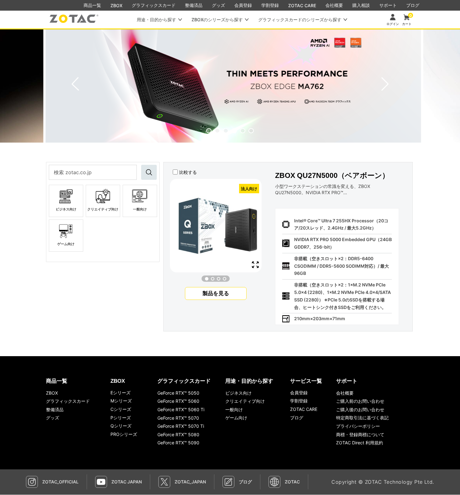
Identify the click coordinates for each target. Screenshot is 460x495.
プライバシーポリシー (358, 426)
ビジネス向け (238, 393)
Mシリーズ (121, 400)
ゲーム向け (236, 417)
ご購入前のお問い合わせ (360, 401)
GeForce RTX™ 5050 (178, 393)
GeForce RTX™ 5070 (178, 418)
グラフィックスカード (68, 401)
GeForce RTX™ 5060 (178, 401)
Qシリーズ (120, 425)
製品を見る (215, 293)
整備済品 (55, 409)
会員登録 (299, 392)
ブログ (296, 417)
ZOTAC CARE (302, 5)
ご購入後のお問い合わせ (360, 409)
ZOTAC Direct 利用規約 (359, 442)
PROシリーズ (123, 434)
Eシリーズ (120, 392)
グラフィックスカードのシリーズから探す (299, 19)
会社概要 (345, 393)
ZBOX (116, 5)
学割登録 (299, 400)
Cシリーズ (120, 409)
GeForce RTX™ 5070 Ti (180, 426)
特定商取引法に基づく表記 (362, 417)
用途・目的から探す (156, 19)
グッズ (52, 417)
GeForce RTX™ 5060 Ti (180, 409)
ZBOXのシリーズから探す (217, 19)
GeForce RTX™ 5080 (178, 434)
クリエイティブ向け (245, 401)
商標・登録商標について (360, 434)
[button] (209, 130)
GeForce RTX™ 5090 (178, 442)
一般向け (234, 409)
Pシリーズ (120, 417)
